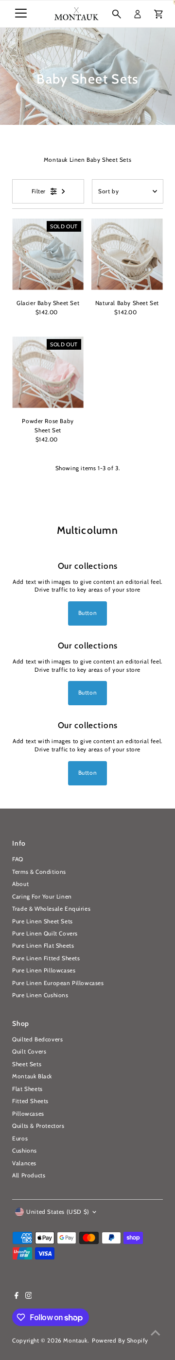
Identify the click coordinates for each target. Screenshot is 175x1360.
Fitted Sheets (30, 1101)
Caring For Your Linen (42, 896)
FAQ (17, 859)
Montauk (75, 1340)
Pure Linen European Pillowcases (58, 983)
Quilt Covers (29, 1051)
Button (87, 613)
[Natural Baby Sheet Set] (127, 254)
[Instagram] (29, 1297)
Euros (20, 1138)
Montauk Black (32, 1076)
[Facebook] (16, 1297)
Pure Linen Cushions (40, 995)
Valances (24, 1163)
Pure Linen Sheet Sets (42, 921)
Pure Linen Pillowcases (43, 970)
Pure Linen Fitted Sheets (46, 958)
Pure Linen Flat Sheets (43, 945)
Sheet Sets (26, 1064)
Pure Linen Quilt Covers (45, 933)
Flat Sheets (27, 1089)
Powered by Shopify (120, 1340)
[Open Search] (116, 14)
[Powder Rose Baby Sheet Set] (48, 372)
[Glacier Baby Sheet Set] (48, 254)
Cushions (24, 1150)
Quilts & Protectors (38, 1125)
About (20, 884)
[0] (158, 14)
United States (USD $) (57, 1211)
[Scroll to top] (155, 1333)
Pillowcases (28, 1113)
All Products (28, 1175)
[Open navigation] (21, 14)
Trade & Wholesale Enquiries (51, 908)
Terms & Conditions (39, 871)
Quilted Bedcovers (37, 1039)
